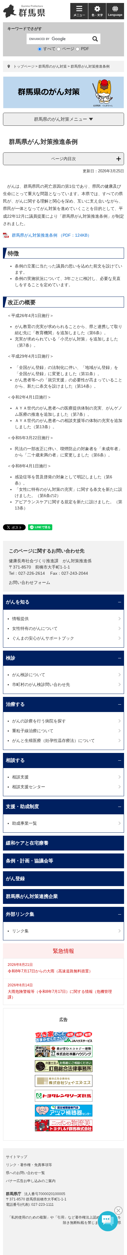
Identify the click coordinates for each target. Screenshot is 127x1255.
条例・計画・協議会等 (29, 860)
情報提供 (20, 618)
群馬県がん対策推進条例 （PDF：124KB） (52, 235)
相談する (15, 760)
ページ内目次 (63, 158)
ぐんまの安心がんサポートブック (43, 638)
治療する (15, 704)
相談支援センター (28, 786)
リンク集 (20, 930)
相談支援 (20, 777)
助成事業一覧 (24, 823)
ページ (68, 48)
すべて (49, 48)
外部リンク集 (20, 914)
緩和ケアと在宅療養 (27, 842)
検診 (10, 657)
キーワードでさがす (24, 29)
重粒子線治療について (32, 730)
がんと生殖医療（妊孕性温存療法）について (53, 740)
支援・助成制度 (22, 806)
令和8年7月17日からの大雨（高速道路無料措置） (50, 971)
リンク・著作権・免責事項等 (29, 1165)
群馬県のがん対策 (52, 66)
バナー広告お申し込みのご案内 (31, 1181)
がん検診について (28, 674)
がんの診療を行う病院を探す (39, 721)
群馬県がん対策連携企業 (32, 896)
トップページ (24, 66)
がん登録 (15, 878)
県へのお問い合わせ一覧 (25, 1173)
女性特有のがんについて (35, 628)
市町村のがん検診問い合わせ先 (41, 684)
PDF (85, 48)
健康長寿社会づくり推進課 (33, 560)
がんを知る (18, 601)
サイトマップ (16, 1157)
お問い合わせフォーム (29, 582)
